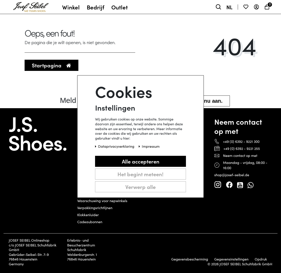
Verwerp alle (140, 186)
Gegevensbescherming (189, 259)
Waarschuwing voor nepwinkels (102, 200)
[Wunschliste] (246, 7)
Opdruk (261, 259)
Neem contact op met (240, 155)
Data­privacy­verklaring (116, 146)
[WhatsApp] (250, 185)
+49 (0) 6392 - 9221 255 (241, 148)
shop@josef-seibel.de (231, 174)
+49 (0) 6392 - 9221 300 (241, 141)
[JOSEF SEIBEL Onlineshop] (31, 5)
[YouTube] (240, 185)
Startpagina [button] (47, 65)
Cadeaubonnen (89, 221)
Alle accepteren (140, 161)
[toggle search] (218, 7)
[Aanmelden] (256, 7)
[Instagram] (217, 185)
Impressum (151, 146)
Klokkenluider (88, 214)
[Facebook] (229, 185)
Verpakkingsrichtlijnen (94, 207)
